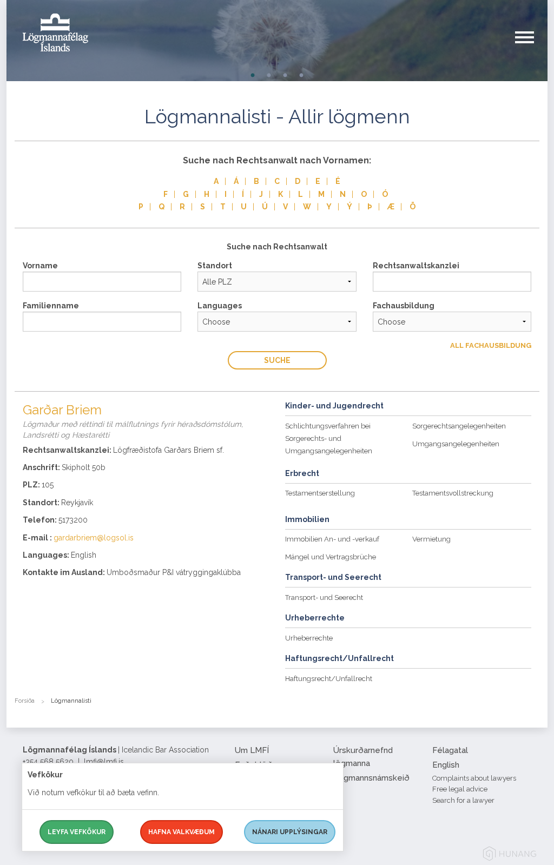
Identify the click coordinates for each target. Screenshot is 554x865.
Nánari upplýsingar (289, 832)
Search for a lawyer (463, 800)
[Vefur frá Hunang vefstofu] (510, 855)
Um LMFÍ (252, 750)
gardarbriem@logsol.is (94, 537)
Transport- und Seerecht (324, 597)
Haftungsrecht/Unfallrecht (328, 679)
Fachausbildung (403, 305)
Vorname (40, 265)
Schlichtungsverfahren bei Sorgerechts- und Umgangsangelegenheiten (328, 438)
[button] (531, 48)
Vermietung (431, 539)
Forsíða (25, 700)
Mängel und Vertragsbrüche (330, 557)
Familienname (51, 305)
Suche (277, 360)
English (445, 765)
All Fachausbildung (490, 345)
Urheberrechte (309, 638)
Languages (219, 305)
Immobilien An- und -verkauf (332, 539)
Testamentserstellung (320, 493)
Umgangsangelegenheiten (455, 444)
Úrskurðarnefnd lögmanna (363, 756)
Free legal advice (459, 789)
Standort (214, 265)
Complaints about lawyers (474, 778)
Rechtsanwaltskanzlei (416, 265)
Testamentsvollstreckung (452, 493)
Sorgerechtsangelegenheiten (459, 426)
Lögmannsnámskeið (371, 778)
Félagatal (450, 750)
